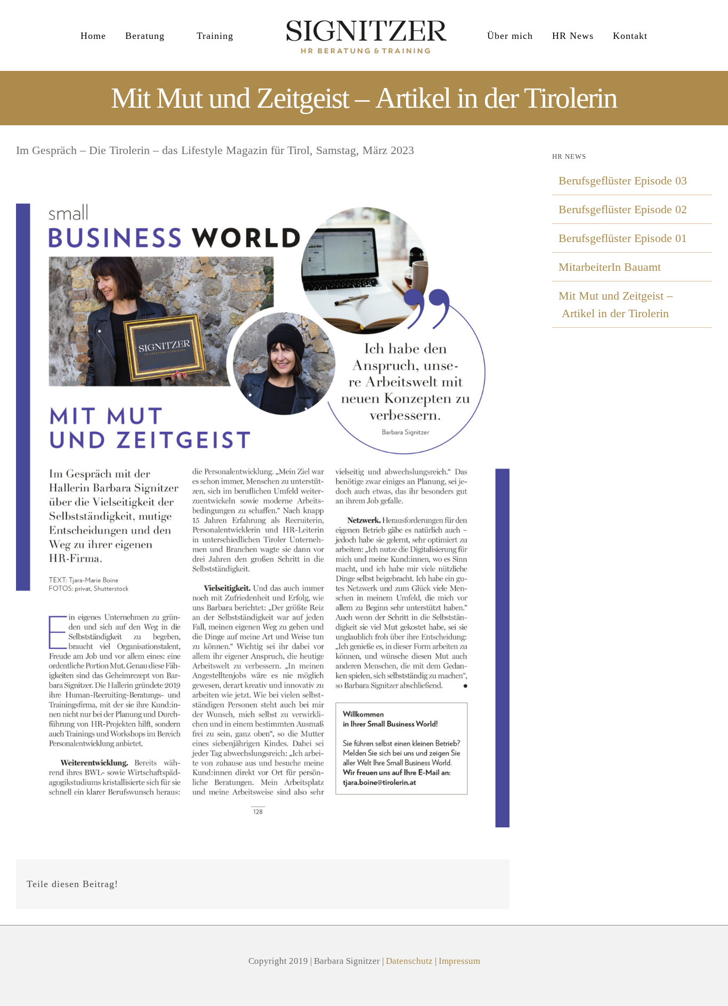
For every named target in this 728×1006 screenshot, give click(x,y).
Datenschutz (409, 961)
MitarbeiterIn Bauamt (610, 266)
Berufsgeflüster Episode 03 (623, 180)
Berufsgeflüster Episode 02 (623, 209)
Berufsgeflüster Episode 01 (623, 238)
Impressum (459, 961)
